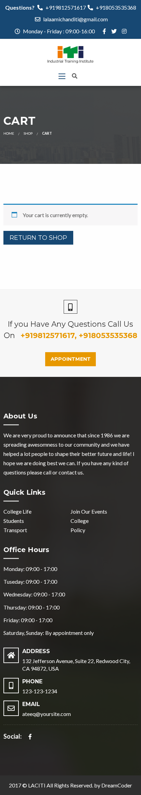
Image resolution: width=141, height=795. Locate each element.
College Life (17, 511)
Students (13, 520)
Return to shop (38, 238)
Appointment (71, 359)
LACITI (37, 785)
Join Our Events (88, 511)
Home (8, 133)
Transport (15, 530)
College (79, 520)
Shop (28, 133)
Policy (77, 530)
